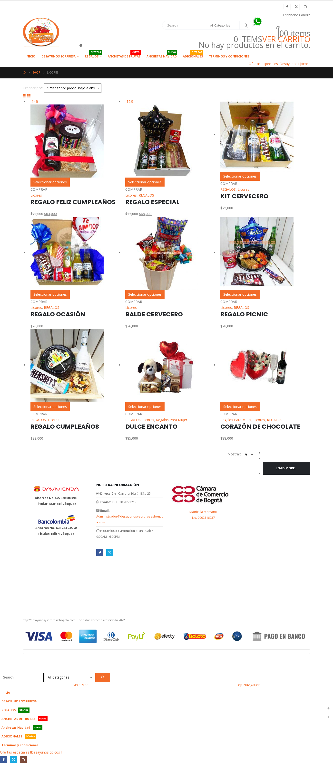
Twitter (109, 552)
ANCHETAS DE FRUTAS (124, 55)
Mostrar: (234, 454)
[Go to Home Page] (24, 72)
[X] (296, 6)
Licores (36, 195)
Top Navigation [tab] (248, 684)
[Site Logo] (41, 32)
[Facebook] (287, 6)
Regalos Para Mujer (171, 419)
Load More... (287, 468)
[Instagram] (305, 6)
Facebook (99, 552)
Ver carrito (286, 39)
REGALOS (93, 55)
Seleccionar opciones (50, 182)
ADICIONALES (193, 55)
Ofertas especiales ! (264, 63)
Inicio (30, 56)
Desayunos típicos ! (295, 63)
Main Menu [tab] (81, 684)
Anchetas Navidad (162, 55)
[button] (25, 95)
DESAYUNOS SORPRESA (58, 56)
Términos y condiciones (229, 56)
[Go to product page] (265, 135)
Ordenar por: (33, 87)
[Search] (246, 25)
